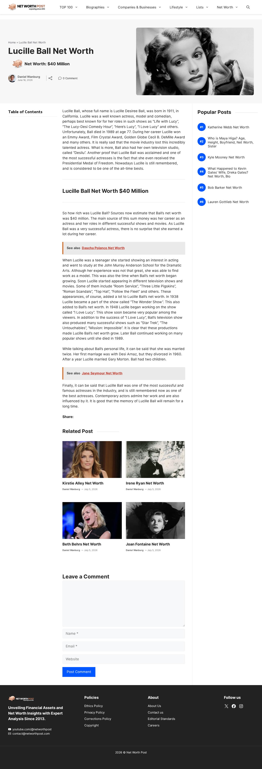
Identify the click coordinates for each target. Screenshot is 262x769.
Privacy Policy (94, 712)
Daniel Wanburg (29, 76)
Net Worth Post (136, 752)
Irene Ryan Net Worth (145, 483)
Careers (153, 725)
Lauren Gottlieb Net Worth (228, 202)
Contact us (155, 712)
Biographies (95, 7)
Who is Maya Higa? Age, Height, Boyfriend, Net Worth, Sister (230, 142)
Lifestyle (176, 7)
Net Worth (225, 7)
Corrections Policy (97, 719)
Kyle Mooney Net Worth (226, 157)
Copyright (91, 725)
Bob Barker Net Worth (225, 188)
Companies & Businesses (137, 7)
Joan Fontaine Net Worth (148, 544)
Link (61, 79)
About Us (154, 706)
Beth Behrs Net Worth (81, 544)
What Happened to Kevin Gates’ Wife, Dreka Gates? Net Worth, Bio (228, 172)
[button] (248, 7)
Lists (199, 7)
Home (12, 42)
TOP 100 (66, 7)
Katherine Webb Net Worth (228, 127)
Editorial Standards (161, 719)
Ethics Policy (93, 706)
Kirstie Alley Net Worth (82, 483)
